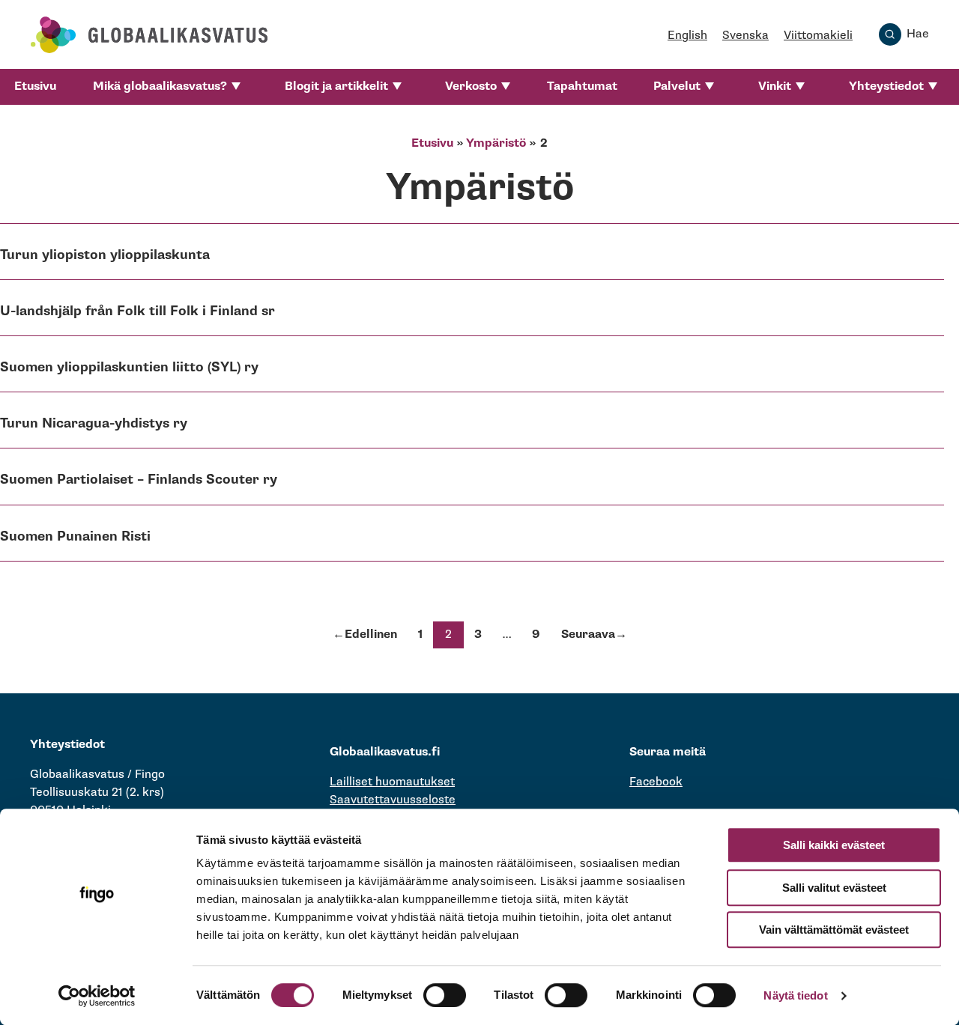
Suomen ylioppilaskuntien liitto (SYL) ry (129, 367)
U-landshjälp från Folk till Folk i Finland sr (137, 311)
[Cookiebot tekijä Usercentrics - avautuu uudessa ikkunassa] (97, 996)
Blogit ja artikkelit (336, 86)
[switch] (444, 995)
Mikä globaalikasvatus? (160, 86)
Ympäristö (496, 143)
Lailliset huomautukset (392, 782)
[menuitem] (35, 87)
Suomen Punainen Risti (75, 536)
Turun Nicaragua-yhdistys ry (93, 423)
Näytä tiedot (795, 995)
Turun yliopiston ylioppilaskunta (105, 255)
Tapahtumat (582, 86)
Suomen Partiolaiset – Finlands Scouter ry (138, 479)
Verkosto (471, 86)
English (687, 35)
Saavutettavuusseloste (393, 800)
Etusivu (35, 86)
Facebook (656, 782)
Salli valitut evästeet (834, 887)
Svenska (745, 35)
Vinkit (774, 86)
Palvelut (677, 86)
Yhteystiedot (886, 86)
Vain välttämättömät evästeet (834, 929)
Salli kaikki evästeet (834, 845)
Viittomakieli (818, 35)
